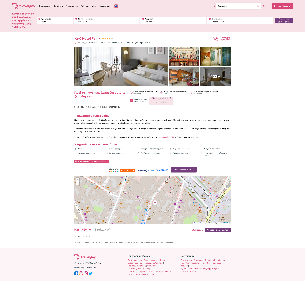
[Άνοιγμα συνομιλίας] (269, 6)
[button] (155, 202)
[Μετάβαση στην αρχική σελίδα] (23, 6)
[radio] (103, 38)
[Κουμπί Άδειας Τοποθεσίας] (214, 6)
